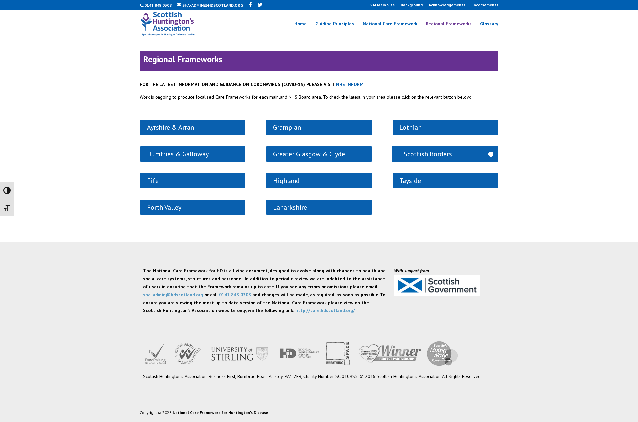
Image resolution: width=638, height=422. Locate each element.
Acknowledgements (447, 5)
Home (300, 24)
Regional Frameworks (449, 24)
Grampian (287, 127)
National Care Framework (390, 24)
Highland (286, 180)
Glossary (489, 24)
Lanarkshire (290, 207)
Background (412, 5)
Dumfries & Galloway (178, 154)
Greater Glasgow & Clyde (309, 154)
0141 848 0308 (235, 295)
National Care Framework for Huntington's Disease (220, 412)
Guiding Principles (334, 24)
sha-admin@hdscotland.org (173, 295)
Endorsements (484, 5)
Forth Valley (164, 207)
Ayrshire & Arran (170, 127)
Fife (153, 180)
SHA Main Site (382, 5)
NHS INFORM (350, 84)
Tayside (410, 180)
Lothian (410, 127)
